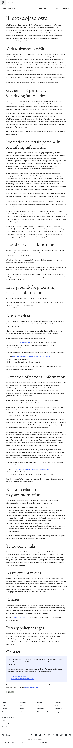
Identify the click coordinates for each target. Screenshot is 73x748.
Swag (58, 712)
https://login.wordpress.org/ (21, 342)
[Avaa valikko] (70, 2)
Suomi (8, 735)
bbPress (5, 724)
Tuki (38, 705)
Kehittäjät (40, 708)
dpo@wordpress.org (31, 687)
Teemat (22, 705)
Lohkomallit (23, 712)
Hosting (4, 708)
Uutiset (4, 705)
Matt (4, 721)
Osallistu (58, 702)
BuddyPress (6, 727)
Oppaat (39, 702)
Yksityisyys (5, 712)
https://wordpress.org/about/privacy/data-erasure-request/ (31, 469)
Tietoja (4, 8)
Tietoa (4, 702)
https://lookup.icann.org (18, 676)
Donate (58, 708)
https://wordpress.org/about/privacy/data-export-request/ (31, 357)
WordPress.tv (42, 712)
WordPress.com (8, 717)
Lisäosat (22, 708)
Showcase (23, 702)
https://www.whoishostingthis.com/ (22, 679)
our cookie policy (19, 617)
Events (57, 705)
